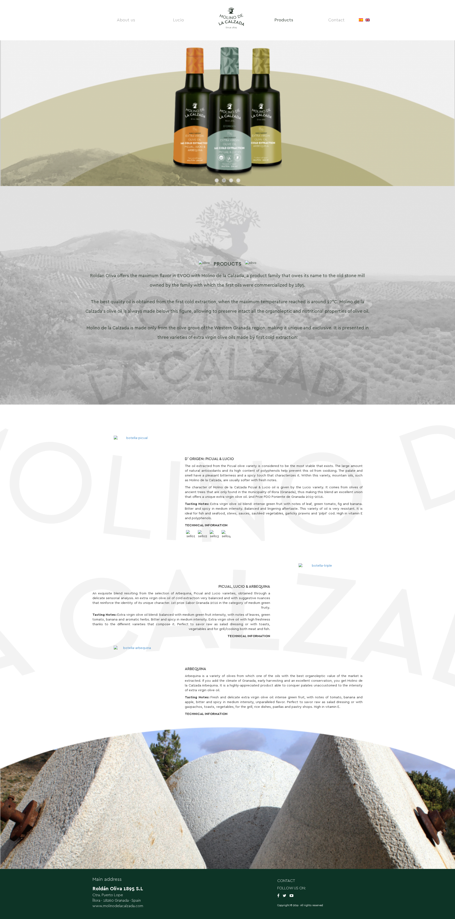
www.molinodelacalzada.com (117, 906)
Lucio (178, 20)
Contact (336, 20)
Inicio (231, 20)
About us (126, 20)
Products (283, 20)
